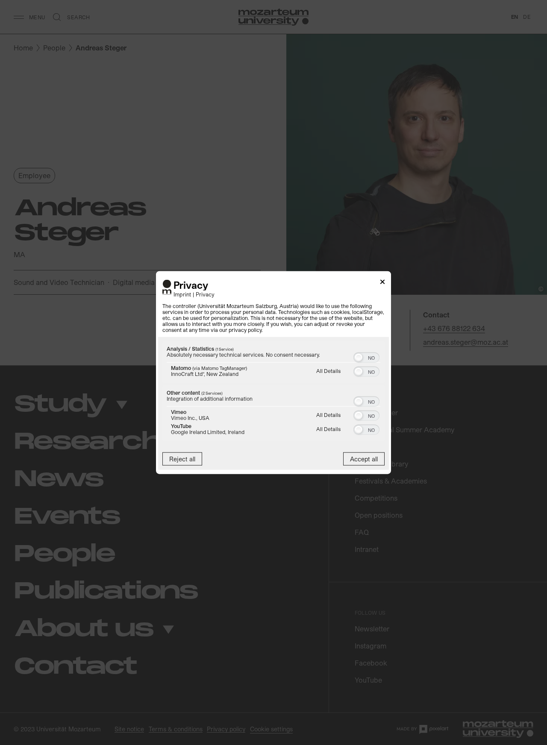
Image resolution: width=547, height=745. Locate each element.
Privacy (205, 293)
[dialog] (273, 372)
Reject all (182, 458)
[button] (358, 357)
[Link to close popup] (382, 283)
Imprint (182, 293)
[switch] (366, 356)
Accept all (364, 458)
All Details (328, 370)
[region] (273, 392)
